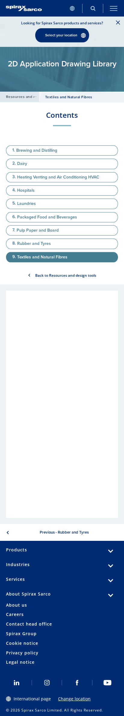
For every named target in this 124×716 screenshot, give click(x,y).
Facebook (77, 682)
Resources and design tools (30, 96)
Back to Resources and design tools (65, 275)
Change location (74, 699)
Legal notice (20, 662)
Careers (15, 614)
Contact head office (29, 624)
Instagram (47, 682)
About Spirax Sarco (28, 594)
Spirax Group (21, 633)
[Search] (93, 8)
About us (16, 605)
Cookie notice (22, 643)
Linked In (16, 682)
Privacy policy (22, 653)
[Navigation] (113, 8)
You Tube (107, 682)
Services (15, 579)
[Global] (72, 8)
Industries (18, 564)
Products (16, 550)
